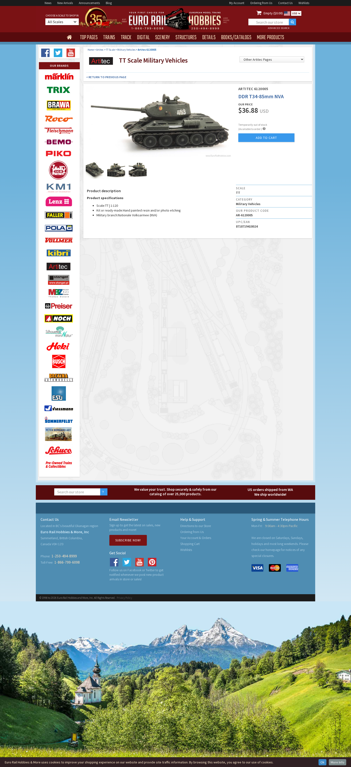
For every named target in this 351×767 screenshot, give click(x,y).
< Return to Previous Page (106, 77)
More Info (337, 762)
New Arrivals (65, 3)
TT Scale (110, 49)
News (48, 3)
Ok (322, 762)
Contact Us (285, 3)
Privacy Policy (124, 597)
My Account (236, 3)
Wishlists (303, 3)
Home (91, 49)
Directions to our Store (195, 526)
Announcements (89, 3)
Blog (109, 3)
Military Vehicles (126, 49)
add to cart (266, 138)
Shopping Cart (190, 544)
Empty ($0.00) (273, 13)
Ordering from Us (261, 3)
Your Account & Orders (195, 538)
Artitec (100, 49)
